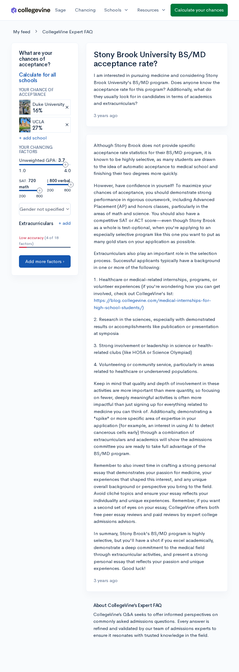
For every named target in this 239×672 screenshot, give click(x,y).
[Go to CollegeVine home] (30, 10)
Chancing (85, 10)
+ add (65, 223)
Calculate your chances (199, 10)
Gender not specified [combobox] (42, 209)
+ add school (33, 138)
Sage (60, 10)
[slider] (65, 164)
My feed (21, 32)
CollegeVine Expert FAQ (67, 32)
